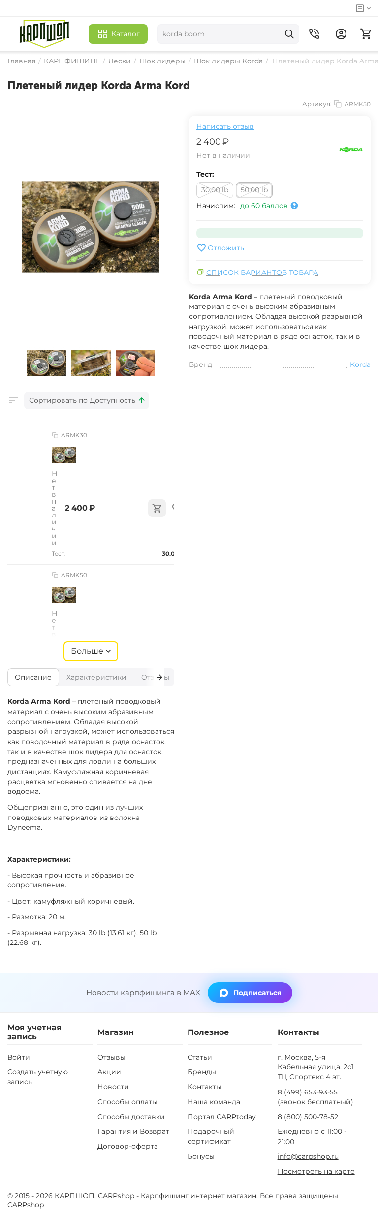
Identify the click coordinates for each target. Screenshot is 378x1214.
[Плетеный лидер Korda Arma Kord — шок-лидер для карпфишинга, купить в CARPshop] (90, 227)
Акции (109, 1071)
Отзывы (111, 1057)
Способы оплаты (127, 1101)
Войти (18, 1057)
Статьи (200, 1057)
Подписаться (257, 992)
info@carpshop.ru (308, 1156)
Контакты (204, 1086)
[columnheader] (86, 400)
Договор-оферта (127, 1146)
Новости (113, 1086)
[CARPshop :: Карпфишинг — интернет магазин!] (44, 34)
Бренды (202, 1071)
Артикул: (317, 104)
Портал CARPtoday (222, 1116)
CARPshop (25, 1204)
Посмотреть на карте (316, 1171)
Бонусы (201, 1156)
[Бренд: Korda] (351, 149)
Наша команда (214, 1101)
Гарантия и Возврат (133, 1131)
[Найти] (289, 34)
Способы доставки (131, 1116)
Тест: (205, 174)
